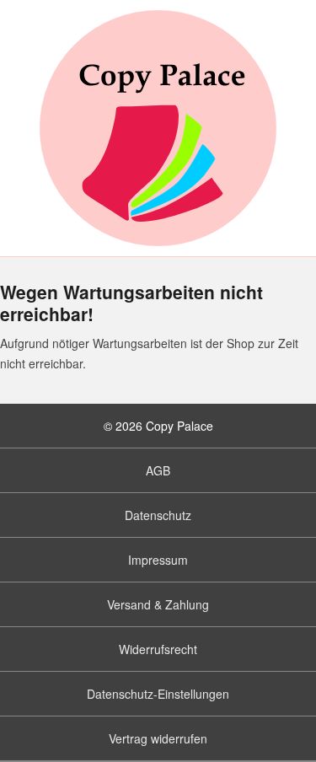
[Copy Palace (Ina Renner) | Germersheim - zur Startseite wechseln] (158, 128)
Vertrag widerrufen (158, 738)
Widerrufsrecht (158, 649)
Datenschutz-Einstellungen (158, 693)
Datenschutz (158, 515)
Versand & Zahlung (158, 604)
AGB (158, 470)
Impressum (158, 559)
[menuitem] (158, 470)
